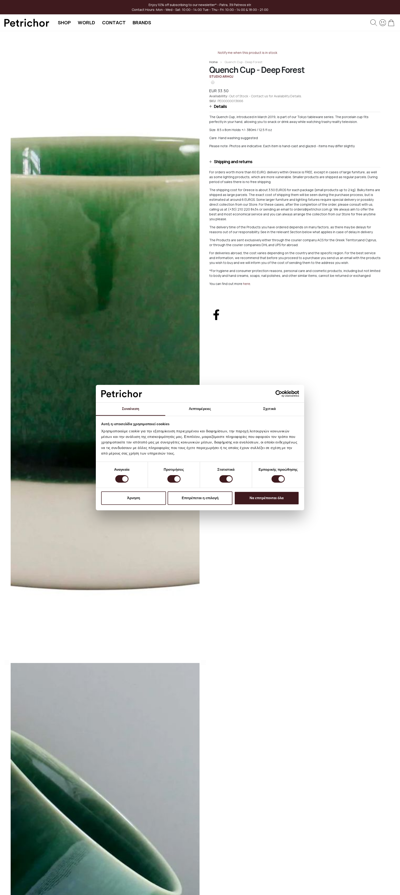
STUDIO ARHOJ (221, 76)
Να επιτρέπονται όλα (267, 498)
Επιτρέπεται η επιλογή (200, 498)
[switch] (174, 479)
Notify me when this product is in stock (247, 52)
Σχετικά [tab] (269, 409)
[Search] (373, 22)
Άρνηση (133, 498)
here (246, 283)
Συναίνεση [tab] (130, 409)
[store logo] (26, 22)
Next (203, 662)
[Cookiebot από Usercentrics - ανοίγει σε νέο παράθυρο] (279, 393)
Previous (6, 662)
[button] (295, 106)
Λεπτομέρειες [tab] (200, 409)
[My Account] (382, 22)
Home (213, 62)
